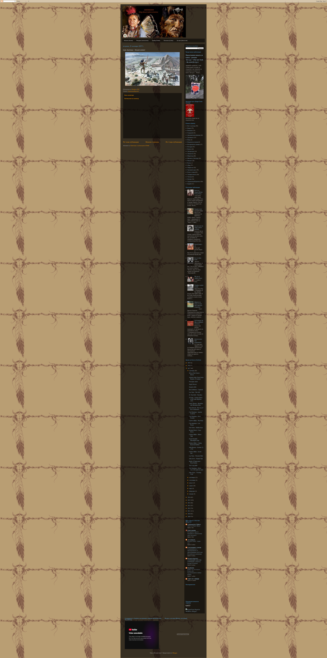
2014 (189, 503)
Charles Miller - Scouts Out (195, 452)
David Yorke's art (198, 245)
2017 (189, 368)
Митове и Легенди (192, 158)
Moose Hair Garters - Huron (194, 373)
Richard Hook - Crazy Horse (195, 431)
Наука (189, 163)
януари (191, 494)
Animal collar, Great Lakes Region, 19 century (196, 378)
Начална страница (152, 142)
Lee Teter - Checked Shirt (196, 456)
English (189, 184)
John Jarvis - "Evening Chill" (195, 473)
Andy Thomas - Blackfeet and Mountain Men (196, 404)
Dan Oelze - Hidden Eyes (196, 427)
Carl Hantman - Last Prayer (194, 424)
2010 (189, 514)
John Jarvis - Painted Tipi (196, 458)
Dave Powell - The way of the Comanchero (196, 408)
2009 (189, 516)
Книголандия (191, 530)
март (190, 488)
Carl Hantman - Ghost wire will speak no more (196, 469)
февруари (192, 491)
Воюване (190, 130)
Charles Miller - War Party (196, 420)
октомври (192, 477)
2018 (189, 365)
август (191, 483)
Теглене (189, 177)
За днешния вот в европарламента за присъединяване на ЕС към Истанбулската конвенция (195, 551)
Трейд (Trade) (156, 40)
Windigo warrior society (198, 286)
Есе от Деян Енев (197, 258)
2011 (189, 511)
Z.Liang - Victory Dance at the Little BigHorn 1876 (195, 399)
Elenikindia (190, 568)
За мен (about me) (182, 40)
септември (192, 480)
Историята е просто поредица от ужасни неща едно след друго (194, 533)
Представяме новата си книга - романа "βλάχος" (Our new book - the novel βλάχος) (194, 58)
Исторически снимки (193, 144)
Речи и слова (191, 172)
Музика (189, 160)
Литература (190, 151)
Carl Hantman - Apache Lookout (195, 413)
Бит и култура (191, 126)
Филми (189, 179)
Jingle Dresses (193, 384)
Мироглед (190, 156)
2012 (189, 508)
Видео (189, 128)
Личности (190, 153)
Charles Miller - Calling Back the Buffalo (195, 444)
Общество (190, 167)
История (189, 147)
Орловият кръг (191, 170)
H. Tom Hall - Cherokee (195, 395)
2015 (189, 500)
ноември (192, 370)
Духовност (190, 137)
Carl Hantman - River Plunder (195, 417)
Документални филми (193, 135)
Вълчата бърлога (192, 558)
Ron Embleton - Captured (196, 389)
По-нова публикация (131, 142)
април (191, 486)
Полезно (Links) (168, 40)
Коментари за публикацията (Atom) (140, 145)
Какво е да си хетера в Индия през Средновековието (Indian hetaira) (194, 571)
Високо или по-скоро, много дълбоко (198, 227)
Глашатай (190, 133)
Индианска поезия (192, 142)
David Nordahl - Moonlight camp (194, 439)
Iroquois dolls (192, 387)
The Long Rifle (193, 465)
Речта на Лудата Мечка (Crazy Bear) (198, 192)
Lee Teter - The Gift (194, 392)
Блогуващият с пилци (194, 547)
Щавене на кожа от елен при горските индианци (198, 304)
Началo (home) (128, 40)
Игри (188, 140)
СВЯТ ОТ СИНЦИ (193, 579)
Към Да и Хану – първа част (193, 542)
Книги (189, 149)
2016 (189, 497)
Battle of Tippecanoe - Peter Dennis (195, 462)
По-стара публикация (174, 142)
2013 (189, 505)
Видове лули (198, 209)
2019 (189, 363)
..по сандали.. (191, 540)
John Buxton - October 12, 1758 (196, 448)
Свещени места (191, 174)
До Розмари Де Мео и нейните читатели (198, 322)
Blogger (175, 653)
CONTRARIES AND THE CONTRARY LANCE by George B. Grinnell (194, 561)
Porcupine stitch (193, 381)
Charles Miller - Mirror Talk (195, 435)
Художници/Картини (133, 91)
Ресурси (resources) (142, 40)
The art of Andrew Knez (198, 277)
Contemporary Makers (194, 524)
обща (188, 165)
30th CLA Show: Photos (193, 526)
